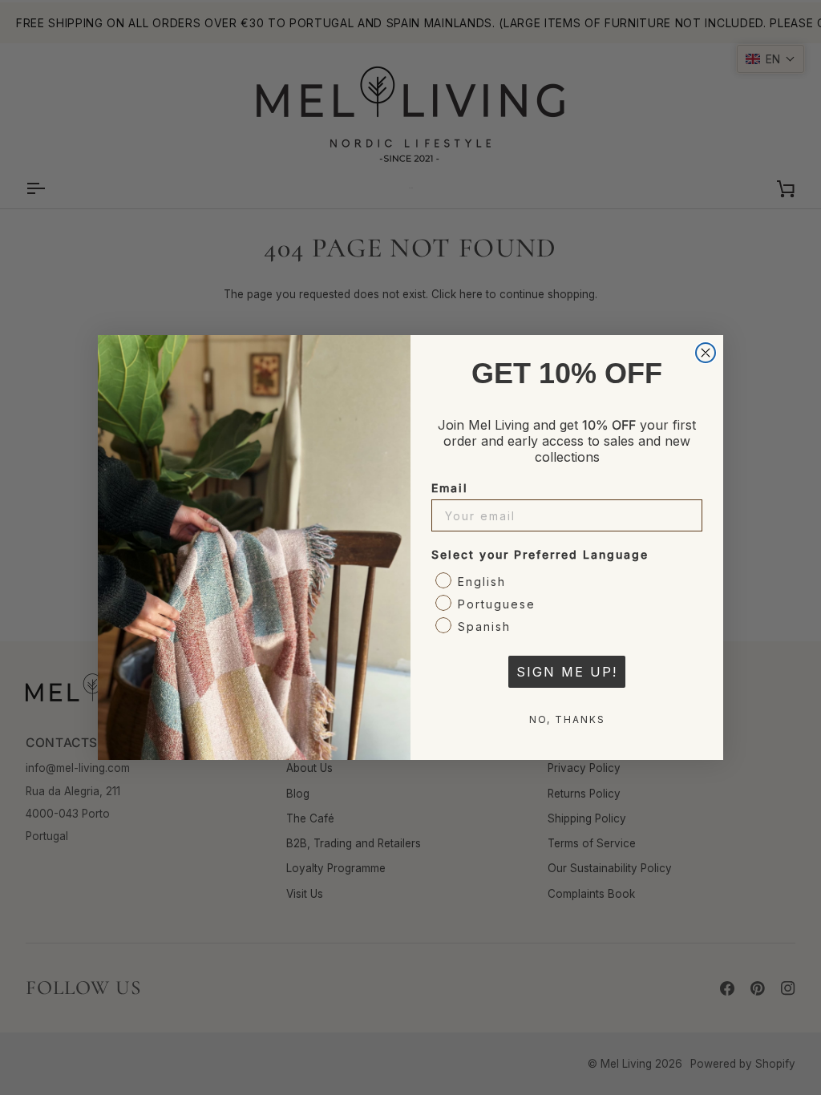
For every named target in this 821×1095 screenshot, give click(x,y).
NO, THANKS (567, 719)
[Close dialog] (705, 352)
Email (449, 488)
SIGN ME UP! (566, 672)
